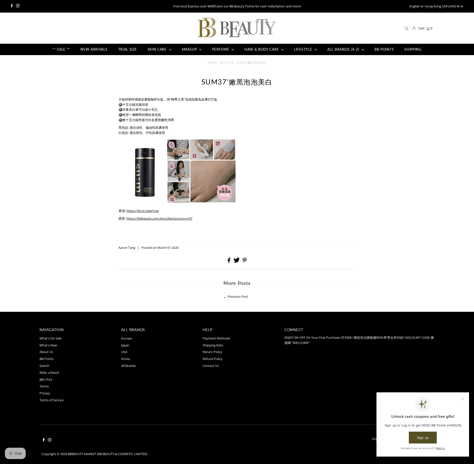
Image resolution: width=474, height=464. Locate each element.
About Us (46, 352)
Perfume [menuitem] (221, 49)
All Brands (128, 365)
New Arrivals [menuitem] (93, 49)
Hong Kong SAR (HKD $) (442, 6)
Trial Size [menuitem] (127, 49)
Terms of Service (51, 400)
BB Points (47, 359)
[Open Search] (406, 28)
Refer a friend (49, 372)
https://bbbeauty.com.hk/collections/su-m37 (159, 218)
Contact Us (211, 365)
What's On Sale (50, 338)
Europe (126, 338)
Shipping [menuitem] (413, 49)
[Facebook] (12, 6)
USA (124, 352)
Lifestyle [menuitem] (303, 49)
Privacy (45, 393)
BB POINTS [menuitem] (384, 49)
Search (44, 365)
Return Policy (212, 352)
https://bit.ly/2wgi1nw (142, 211)
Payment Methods (216, 338)
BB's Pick (226, 62)
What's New (48, 345)
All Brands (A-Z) (343, 49)
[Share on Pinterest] (245, 261)
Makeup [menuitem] (190, 49)
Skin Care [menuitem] (158, 49)
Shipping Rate (213, 345)
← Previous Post (236, 296)
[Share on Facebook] (229, 261)
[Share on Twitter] (237, 261)
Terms (44, 386)
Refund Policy (213, 359)
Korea (125, 359)
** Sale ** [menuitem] (61, 49)
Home (212, 62)
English (414, 6)
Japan (125, 345)
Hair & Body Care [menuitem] (262, 49)
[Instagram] (18, 6)
